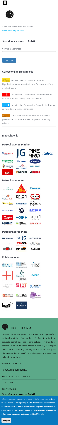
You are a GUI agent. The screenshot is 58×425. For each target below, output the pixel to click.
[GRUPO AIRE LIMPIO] (7, 188)
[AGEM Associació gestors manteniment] (21, 265)
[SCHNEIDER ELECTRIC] (7, 161)
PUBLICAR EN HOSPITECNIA (14, 370)
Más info (40, 414)
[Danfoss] (7, 217)
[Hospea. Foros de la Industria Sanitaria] (7, 275)
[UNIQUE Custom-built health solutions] (21, 295)
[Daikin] (35, 188)
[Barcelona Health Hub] (7, 295)
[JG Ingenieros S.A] (21, 153)
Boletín (32, 41)
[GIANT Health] (7, 304)
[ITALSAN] (48, 153)
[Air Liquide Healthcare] (7, 153)
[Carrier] (35, 161)
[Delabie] (35, 166)
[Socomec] (21, 203)
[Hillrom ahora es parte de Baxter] (21, 161)
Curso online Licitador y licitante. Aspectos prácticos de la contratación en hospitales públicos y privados (26, 119)
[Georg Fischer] (21, 217)
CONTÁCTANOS (9, 389)
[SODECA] (35, 203)
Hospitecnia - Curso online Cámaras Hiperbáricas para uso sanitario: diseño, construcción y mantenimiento (27, 84)
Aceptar (6, 420)
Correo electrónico (11, 48)
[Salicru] (35, 223)
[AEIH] (7, 265)
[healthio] (35, 275)
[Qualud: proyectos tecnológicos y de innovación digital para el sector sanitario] (7, 223)
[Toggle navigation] (5, 3)
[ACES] (35, 295)
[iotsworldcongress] (21, 286)
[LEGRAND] (35, 171)
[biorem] (21, 275)
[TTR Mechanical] (7, 243)
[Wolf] (7, 248)
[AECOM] (35, 248)
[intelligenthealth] (7, 286)
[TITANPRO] (21, 243)
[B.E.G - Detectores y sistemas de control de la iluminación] (7, 171)
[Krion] (21, 197)
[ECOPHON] (7, 203)
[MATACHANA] (7, 238)
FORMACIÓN (7, 382)
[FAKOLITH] (21, 223)
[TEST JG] (21, 238)
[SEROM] (21, 171)
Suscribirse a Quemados (13, 30)
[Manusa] (35, 210)
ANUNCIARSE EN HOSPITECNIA (16, 376)
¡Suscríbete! (9, 60)
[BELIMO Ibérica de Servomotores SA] (21, 248)
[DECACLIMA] (7, 210)
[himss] (35, 265)
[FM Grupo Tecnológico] (7, 197)
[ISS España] (21, 210)
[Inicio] (10, 14)
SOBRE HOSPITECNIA (11, 363)
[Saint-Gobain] (21, 166)
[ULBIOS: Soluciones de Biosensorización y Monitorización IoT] (35, 243)
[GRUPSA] (35, 197)
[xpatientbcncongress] (35, 286)
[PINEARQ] (34, 153)
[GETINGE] (35, 238)
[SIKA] (21, 188)
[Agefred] (7, 166)
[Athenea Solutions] (21, 304)
